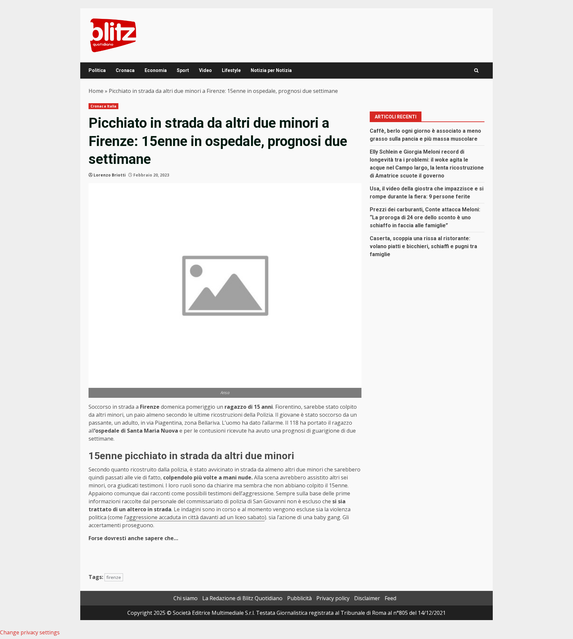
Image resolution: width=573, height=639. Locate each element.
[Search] (476, 70)
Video (205, 70)
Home (96, 91)
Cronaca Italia (103, 106)
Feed (390, 598)
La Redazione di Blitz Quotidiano (242, 598)
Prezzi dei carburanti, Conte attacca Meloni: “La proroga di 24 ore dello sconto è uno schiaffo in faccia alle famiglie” (425, 217)
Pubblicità (299, 598)
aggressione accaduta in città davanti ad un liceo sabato (195, 517)
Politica (97, 70)
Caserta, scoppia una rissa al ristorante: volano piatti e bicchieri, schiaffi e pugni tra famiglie (423, 246)
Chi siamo (185, 598)
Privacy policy (333, 598)
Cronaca (125, 70)
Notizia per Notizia (271, 70)
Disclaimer (367, 598)
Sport (183, 70)
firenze (113, 577)
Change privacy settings (30, 632)
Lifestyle (231, 70)
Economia (156, 70)
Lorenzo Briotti (110, 175)
